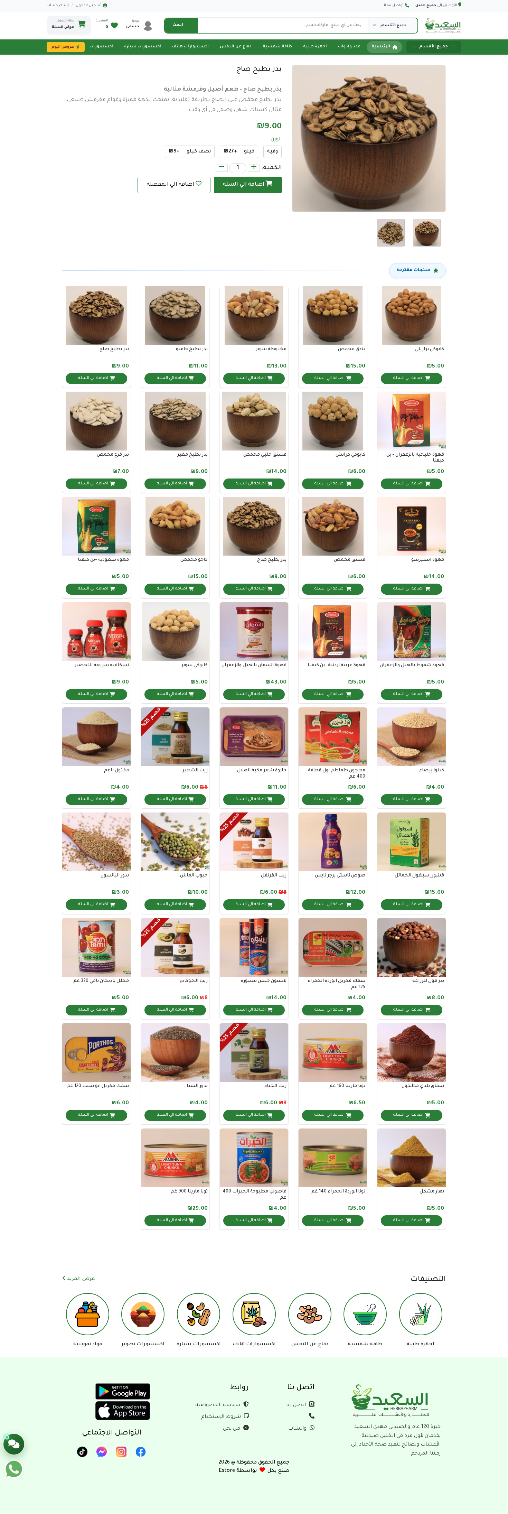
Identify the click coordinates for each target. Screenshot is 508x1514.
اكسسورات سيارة (142, 47)
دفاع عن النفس (236, 47)
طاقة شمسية (277, 47)
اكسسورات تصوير (94, 47)
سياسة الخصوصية (218, 1405)
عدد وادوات (349, 47)
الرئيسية (380, 47)
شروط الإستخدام (221, 1417)
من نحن (232, 1429)
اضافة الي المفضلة (170, 185)
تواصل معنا (394, 5)
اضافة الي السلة (244, 185)
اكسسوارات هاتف (190, 47)
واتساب (298, 1429)
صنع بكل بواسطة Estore (254, 1471)
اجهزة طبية (315, 47)
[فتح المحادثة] (13, 1444)
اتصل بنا (296, 1405)
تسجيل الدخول (89, 5)
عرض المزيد (80, 1279)
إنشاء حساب (58, 5)
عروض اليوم (62, 47)
